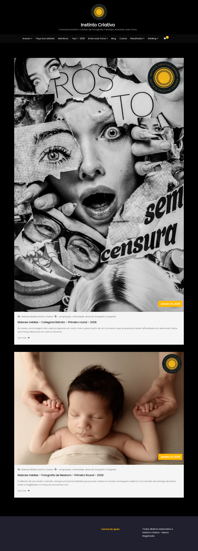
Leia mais (22, 338)
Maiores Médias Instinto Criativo (37, 316)
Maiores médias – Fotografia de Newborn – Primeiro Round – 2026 (60, 475)
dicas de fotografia (95, 316)
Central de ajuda (110, 529)
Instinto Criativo (98, 25)
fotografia (111, 316)
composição (65, 316)
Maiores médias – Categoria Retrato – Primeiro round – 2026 (57, 322)
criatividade (78, 316)
